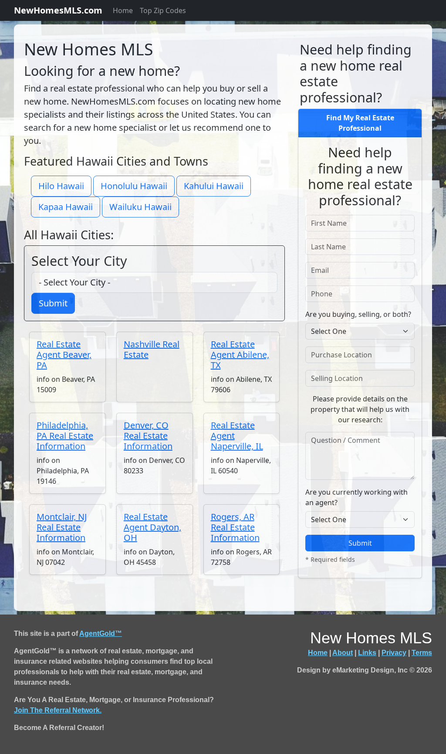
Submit (53, 303)
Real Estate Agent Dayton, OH (152, 527)
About (342, 652)
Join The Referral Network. (57, 710)
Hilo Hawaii (61, 186)
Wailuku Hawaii (140, 207)
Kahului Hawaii (213, 186)
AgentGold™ (100, 633)
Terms (422, 652)
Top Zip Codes (163, 10)
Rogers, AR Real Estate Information (235, 527)
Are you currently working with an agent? (356, 497)
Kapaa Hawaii (65, 207)
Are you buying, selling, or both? (358, 314)
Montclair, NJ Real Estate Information (62, 527)
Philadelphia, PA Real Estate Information (65, 435)
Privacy (394, 652)
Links (367, 652)
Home (123, 10)
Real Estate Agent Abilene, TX (240, 354)
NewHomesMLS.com (58, 10)
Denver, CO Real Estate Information (148, 435)
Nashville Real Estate (151, 349)
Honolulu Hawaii (134, 186)
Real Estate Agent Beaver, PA (64, 354)
